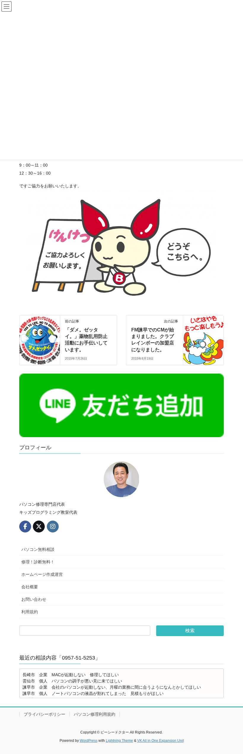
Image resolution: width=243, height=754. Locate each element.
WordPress (88, 741)
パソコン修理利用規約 (94, 714)
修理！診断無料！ (38, 561)
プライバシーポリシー (44, 714)
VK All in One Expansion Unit (160, 741)
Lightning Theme (119, 741)
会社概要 (29, 586)
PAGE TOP (231, 726)
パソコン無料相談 (38, 549)
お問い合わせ (33, 599)
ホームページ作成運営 (42, 574)
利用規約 (29, 611)
